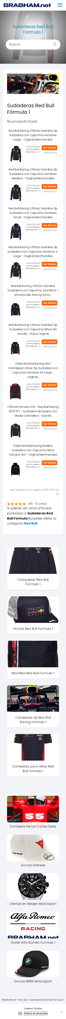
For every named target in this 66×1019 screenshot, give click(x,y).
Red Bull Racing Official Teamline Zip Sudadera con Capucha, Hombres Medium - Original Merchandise (33, 173)
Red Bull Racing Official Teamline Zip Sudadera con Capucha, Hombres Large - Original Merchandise (33, 135)
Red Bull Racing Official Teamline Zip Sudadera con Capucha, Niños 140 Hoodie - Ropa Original (33, 329)
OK (20, 1013)
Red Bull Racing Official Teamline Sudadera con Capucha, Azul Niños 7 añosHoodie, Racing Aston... (33, 290)
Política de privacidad (35, 1013)
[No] (61, 1011)
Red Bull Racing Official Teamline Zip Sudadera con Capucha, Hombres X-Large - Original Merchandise (33, 251)
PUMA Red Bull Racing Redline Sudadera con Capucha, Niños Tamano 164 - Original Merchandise (33, 450)
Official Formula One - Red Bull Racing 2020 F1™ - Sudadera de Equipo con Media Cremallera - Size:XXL (33, 411)
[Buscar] (53, 43)
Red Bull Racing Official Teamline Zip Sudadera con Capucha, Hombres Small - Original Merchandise (33, 212)
